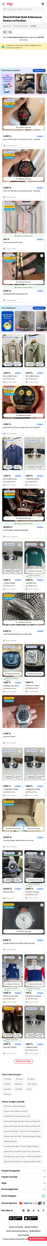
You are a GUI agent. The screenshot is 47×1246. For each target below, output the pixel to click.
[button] (3, 4)
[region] (24, 84)
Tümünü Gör (39, 70)
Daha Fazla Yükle (23, 1061)
